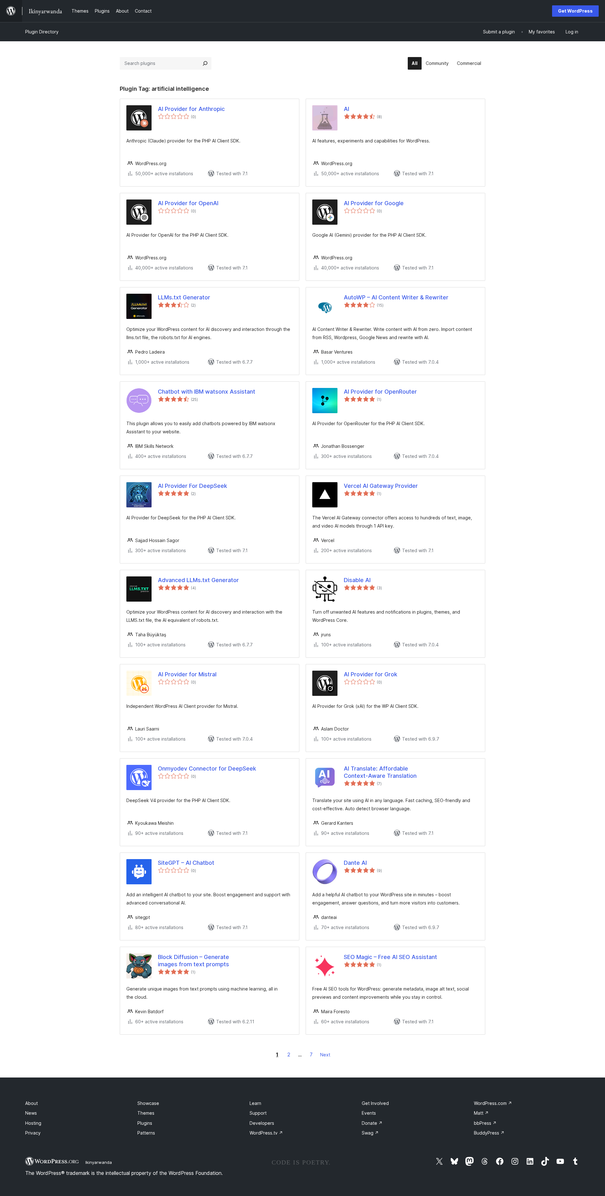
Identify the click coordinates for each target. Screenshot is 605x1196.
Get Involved (375, 1103)
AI (346, 109)
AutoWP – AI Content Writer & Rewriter (396, 297)
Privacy (33, 1132)
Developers (262, 1123)
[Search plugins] (205, 63)
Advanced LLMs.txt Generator (198, 580)
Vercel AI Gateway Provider (381, 485)
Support (258, 1113)
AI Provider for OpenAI (188, 203)
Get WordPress (575, 11)
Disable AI (357, 580)
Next (325, 1054)
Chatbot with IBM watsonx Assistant (206, 391)
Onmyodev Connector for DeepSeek (207, 768)
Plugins (144, 1123)
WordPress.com (493, 1103)
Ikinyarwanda (98, 1162)
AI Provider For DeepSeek (192, 485)
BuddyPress (489, 1132)
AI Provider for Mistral (187, 674)
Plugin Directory (42, 31)
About (31, 1103)
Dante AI (355, 862)
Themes (145, 1113)
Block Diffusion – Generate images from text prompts (193, 961)
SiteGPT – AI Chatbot (186, 862)
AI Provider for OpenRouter (380, 391)
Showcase (148, 1103)
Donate (372, 1123)
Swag (370, 1132)
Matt (481, 1113)
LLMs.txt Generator (184, 297)
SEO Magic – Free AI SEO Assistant (390, 957)
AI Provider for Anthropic (191, 109)
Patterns (146, 1132)
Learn (255, 1103)
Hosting (33, 1123)
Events (369, 1113)
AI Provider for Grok (370, 674)
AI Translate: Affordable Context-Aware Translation (380, 772)
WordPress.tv (266, 1132)
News (31, 1113)
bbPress (485, 1123)
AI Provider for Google (374, 203)
